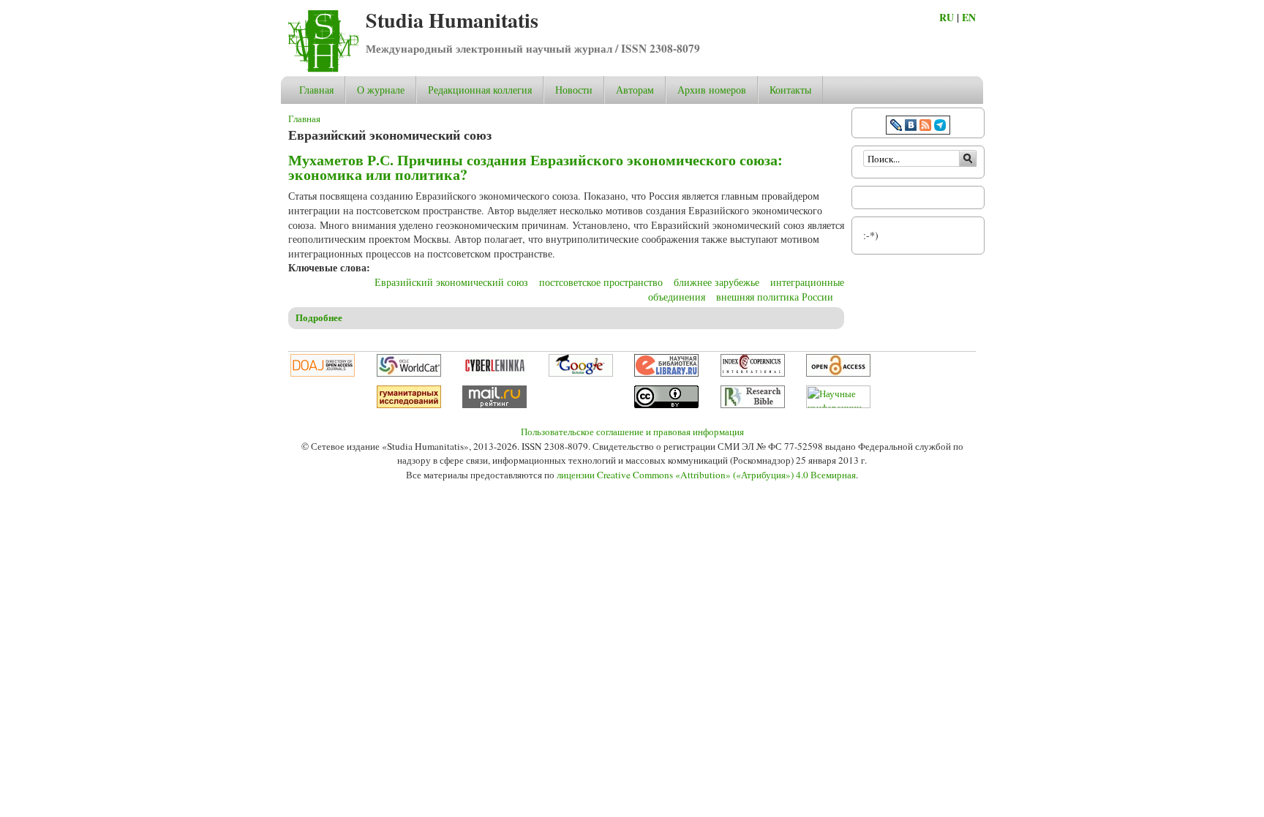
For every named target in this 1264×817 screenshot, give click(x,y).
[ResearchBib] (753, 404)
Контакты (790, 90)
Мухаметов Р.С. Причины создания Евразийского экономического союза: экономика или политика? (535, 167)
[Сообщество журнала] (897, 127)
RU (946, 17)
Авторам (635, 90)
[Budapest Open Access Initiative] (838, 373)
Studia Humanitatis (452, 20)
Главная (316, 90)
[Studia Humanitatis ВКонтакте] (911, 127)
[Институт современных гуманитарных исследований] (409, 404)
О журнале (381, 90)
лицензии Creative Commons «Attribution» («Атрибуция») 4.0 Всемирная (706, 474)
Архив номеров (711, 90)
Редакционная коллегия (480, 90)
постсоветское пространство (601, 282)
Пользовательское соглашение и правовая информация (632, 431)
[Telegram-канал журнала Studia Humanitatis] (940, 127)
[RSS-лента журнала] (925, 127)
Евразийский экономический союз (451, 282)
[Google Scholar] (581, 373)
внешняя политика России (774, 297)
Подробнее (319, 317)
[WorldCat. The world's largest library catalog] (409, 373)
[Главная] (323, 68)
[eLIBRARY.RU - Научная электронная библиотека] (666, 373)
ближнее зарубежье (716, 282)
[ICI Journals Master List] (753, 373)
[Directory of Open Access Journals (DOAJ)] (322, 373)
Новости (573, 90)
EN (969, 17)
